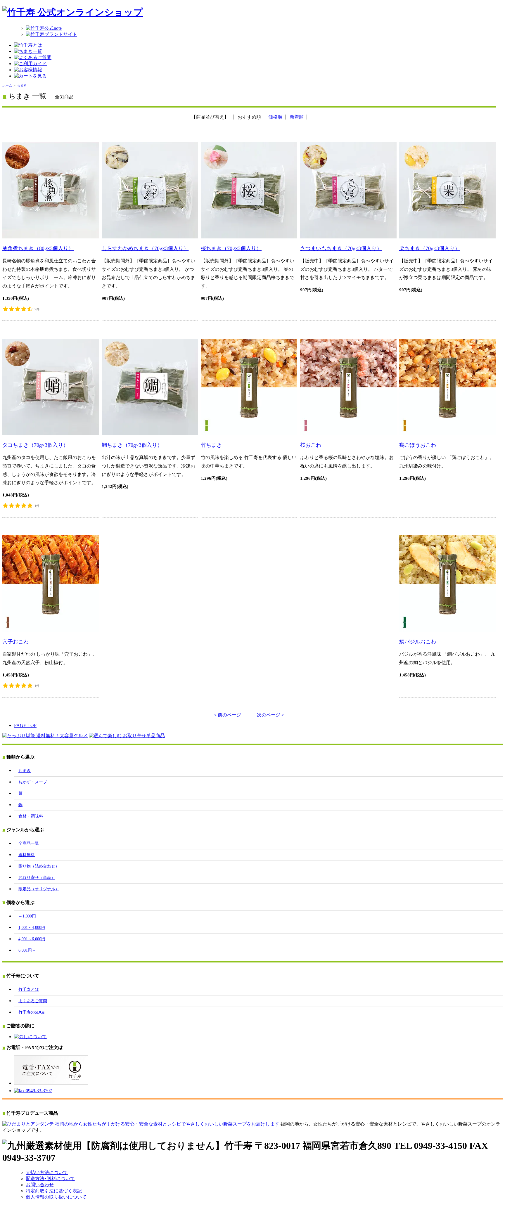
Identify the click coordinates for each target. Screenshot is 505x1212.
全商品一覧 (28, 843)
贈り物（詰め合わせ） (38, 866)
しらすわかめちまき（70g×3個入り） (145, 248)
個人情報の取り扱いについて (56, 1196)
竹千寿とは (28, 989)
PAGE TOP (25, 725)
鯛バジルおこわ (417, 642)
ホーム (7, 85)
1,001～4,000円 (31, 927)
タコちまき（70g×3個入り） (35, 445)
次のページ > (270, 714)
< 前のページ (227, 714)
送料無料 (26, 855)
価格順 (275, 117)
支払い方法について (47, 1172)
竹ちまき (211, 445)
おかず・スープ (32, 782)
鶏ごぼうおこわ (417, 445)
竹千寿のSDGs (31, 1012)
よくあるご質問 (32, 1001)
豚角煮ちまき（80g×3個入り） (38, 248)
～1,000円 (27, 916)
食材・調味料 (30, 816)
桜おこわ (310, 445)
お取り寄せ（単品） (36, 877)
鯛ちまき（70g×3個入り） (132, 445)
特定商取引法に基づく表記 (54, 1190)
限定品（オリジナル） (38, 889)
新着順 (297, 117)
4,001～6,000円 (31, 939)
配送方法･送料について (50, 1178)
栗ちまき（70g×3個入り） (429, 248)
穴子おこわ (15, 642)
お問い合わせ (40, 1184)
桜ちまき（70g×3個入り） (231, 248)
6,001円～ (27, 950)
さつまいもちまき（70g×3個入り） (341, 248)
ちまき (22, 85)
